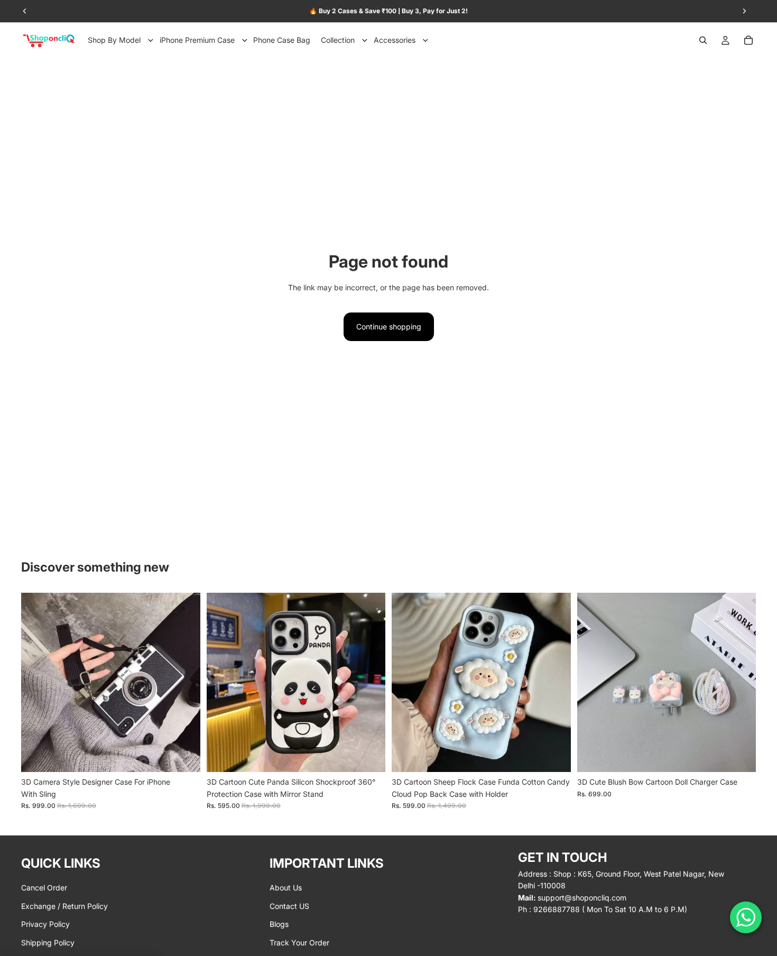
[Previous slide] (37, 682)
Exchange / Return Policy (64, 905)
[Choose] (183, 756)
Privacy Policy (45, 924)
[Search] (703, 40)
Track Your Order (299, 941)
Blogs (279, 924)
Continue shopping (388, 326)
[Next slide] (184, 682)
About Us (286, 887)
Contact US (289, 905)
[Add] (739, 756)
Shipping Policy (48, 941)
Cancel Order (44, 887)
